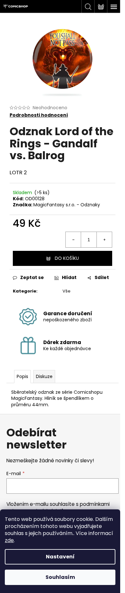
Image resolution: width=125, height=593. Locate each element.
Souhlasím (60, 577)
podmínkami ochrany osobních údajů (58, 508)
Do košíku (67, 258)
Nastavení (60, 556)
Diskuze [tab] (44, 376)
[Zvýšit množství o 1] (104, 239)
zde (9, 540)
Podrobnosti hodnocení (39, 115)
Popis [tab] (22, 376)
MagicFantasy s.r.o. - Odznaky (66, 205)
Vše (67, 291)
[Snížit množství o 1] (73, 239)
